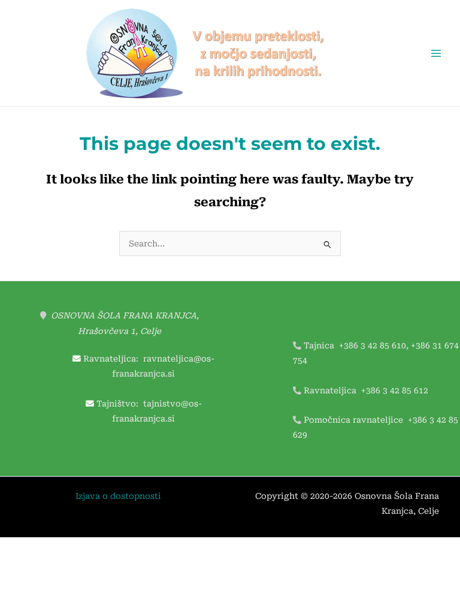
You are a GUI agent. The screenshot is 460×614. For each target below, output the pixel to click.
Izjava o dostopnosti (118, 496)
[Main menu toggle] (436, 53)
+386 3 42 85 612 (394, 390)
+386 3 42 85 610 (372, 345)
